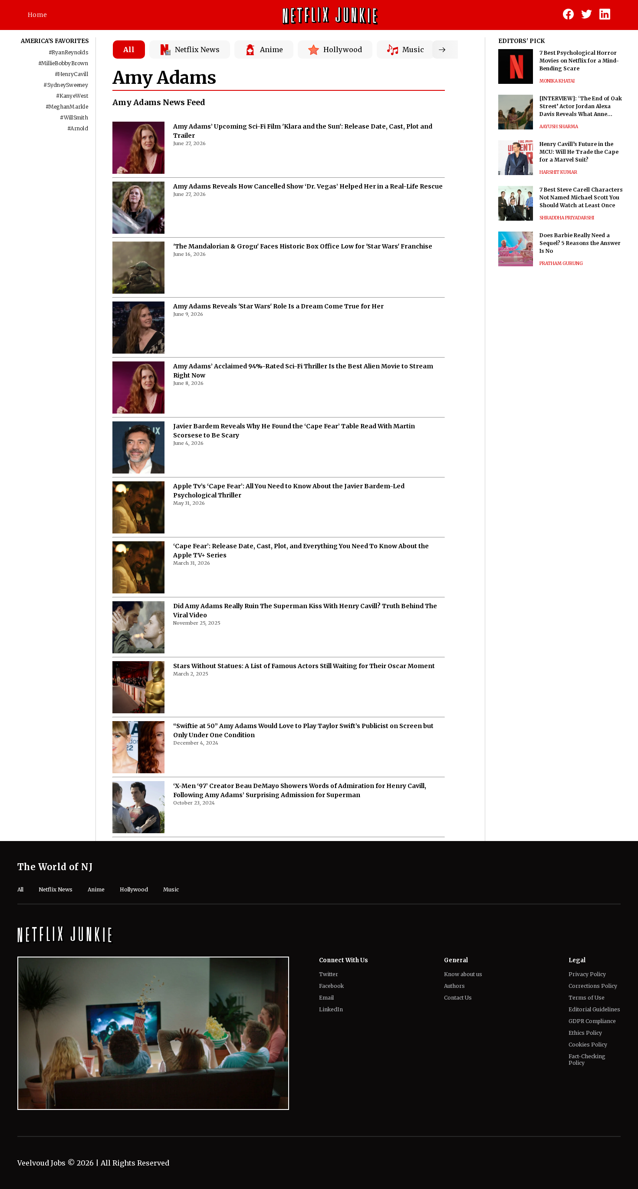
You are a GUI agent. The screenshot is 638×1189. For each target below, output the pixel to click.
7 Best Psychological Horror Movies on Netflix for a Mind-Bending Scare (579, 61)
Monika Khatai (557, 81)
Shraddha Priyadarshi (566, 218)
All (129, 49)
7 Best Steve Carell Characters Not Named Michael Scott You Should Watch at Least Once (581, 197)
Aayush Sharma (558, 126)
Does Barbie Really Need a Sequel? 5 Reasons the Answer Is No (580, 243)
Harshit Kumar (558, 172)
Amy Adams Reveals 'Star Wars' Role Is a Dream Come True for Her (278, 306)
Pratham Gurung (561, 263)
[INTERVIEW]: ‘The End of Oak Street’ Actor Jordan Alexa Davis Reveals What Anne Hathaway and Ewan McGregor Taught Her (582, 106)
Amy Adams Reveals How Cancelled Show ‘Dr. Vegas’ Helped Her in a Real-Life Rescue (308, 186)
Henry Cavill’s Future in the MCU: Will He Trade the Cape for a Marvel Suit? (578, 152)
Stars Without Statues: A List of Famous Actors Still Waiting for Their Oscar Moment (304, 666)
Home (37, 15)
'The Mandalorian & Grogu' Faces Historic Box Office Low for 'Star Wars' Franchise (302, 246)
